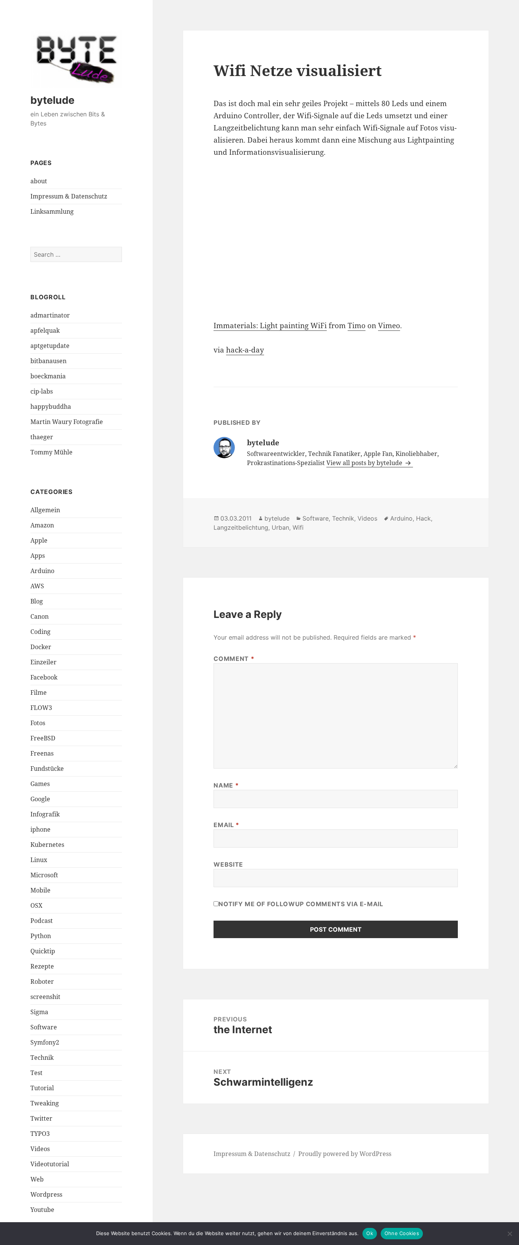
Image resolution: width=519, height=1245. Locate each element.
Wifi (298, 527)
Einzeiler (43, 662)
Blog (36, 601)
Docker (40, 647)
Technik (42, 1057)
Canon (39, 616)
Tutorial (42, 1088)
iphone (40, 829)
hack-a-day (245, 350)
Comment (234, 658)
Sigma (39, 1012)
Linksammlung (52, 211)
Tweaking (44, 1103)
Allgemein (45, 510)
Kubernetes (47, 844)
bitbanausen (48, 361)
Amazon (42, 525)
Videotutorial (49, 1164)
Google (40, 799)
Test (36, 1073)
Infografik (45, 814)
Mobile (40, 890)
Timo (357, 325)
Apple (38, 540)
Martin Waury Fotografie (66, 422)
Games (40, 784)
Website (228, 864)
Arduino (42, 571)
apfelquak (45, 330)
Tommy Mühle (51, 452)
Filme (38, 692)
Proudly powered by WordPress (344, 1154)
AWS (37, 586)
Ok (369, 1233)
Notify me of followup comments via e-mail (300, 904)
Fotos (37, 723)
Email (226, 825)
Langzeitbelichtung (241, 527)
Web (37, 1179)
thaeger (41, 437)
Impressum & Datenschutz (68, 196)
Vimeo (389, 325)
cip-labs (41, 391)
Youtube (42, 1209)
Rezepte (42, 966)
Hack (423, 518)
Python (40, 936)
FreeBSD (42, 738)
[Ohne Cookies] (509, 1233)
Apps (37, 555)
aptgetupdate (50, 345)
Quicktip (42, 951)
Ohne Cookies (402, 1233)
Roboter (42, 981)
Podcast (41, 920)
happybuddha (50, 406)
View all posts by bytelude (365, 463)
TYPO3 (40, 1133)
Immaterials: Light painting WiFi (270, 325)
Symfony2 (44, 1042)
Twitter (41, 1118)
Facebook (43, 677)
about (38, 181)
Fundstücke (47, 768)
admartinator (50, 315)
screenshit (45, 997)
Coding (40, 631)
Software (43, 1027)
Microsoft (44, 875)
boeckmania (48, 376)
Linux (38, 860)
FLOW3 (41, 707)
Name (226, 785)
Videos (40, 1149)
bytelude (52, 100)
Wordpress (46, 1194)
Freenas (42, 753)
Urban (280, 527)
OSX (36, 905)
